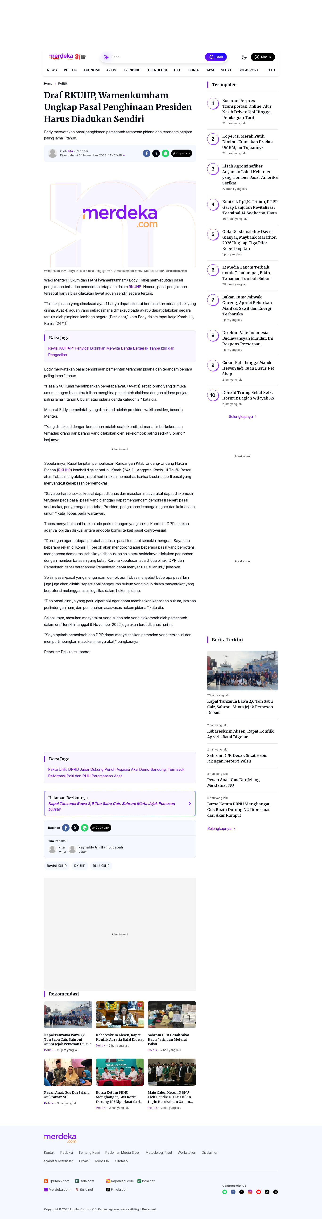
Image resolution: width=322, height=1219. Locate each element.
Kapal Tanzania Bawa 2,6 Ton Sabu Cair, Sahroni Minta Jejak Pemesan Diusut (67, 1039)
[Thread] (275, 1192)
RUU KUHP (101, 866)
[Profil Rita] (52, 153)
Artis (111, 70)
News (52, 70)
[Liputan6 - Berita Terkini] (60, 1138)
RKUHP (135, 286)
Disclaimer (210, 1152)
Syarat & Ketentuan (59, 1161)
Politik (70, 70)
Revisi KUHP (57, 866)
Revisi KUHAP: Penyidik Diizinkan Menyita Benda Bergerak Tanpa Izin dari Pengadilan (111, 351)
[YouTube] (258, 1192)
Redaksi (66, 1152)
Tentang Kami (89, 1152)
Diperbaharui (91, 155)
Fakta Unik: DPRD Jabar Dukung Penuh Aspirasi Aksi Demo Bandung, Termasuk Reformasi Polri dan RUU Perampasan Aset (116, 772)
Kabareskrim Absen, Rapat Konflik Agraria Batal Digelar (120, 1037)
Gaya (210, 70)
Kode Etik (102, 1161)
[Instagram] (250, 1192)
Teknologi (157, 70)
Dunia (193, 70)
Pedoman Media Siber (122, 1152)
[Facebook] (233, 1192)
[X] (241, 1192)
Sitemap (121, 1161)
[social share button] (146, 153)
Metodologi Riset (159, 1152)
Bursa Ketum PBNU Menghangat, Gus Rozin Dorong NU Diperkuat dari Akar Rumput (118, 1097)
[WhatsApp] (224, 1192)
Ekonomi (92, 70)
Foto (270, 70)
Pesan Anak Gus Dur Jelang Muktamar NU (67, 1094)
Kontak (49, 1152)
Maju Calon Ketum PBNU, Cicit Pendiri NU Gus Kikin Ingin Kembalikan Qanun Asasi (169, 1097)
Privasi (84, 1161)
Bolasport (249, 70)
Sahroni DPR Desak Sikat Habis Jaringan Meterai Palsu (168, 1039)
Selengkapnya (241, 416)
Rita (70, 151)
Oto (178, 70)
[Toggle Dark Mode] (244, 57)
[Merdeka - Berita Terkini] (67, 57)
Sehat (226, 70)
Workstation (187, 1152)
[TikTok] (267, 1192)
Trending (131, 70)
